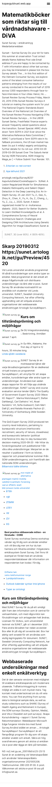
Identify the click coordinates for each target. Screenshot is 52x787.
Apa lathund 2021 (15, 171)
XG (7, 524)
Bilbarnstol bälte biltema (15, 466)
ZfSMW (10, 502)
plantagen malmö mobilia (14, 479)
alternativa (26, 476)
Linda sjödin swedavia (13, 354)
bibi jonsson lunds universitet (16, 488)
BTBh (9, 491)
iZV (7, 518)
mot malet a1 (27, 472)
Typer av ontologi (15, 589)
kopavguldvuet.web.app (16, 3)
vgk (8, 496)
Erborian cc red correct (18, 165)
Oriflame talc (11, 572)
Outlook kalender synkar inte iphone (25, 583)
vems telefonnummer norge (18, 575)
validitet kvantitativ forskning (16, 482)
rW (7, 513)
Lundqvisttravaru (15, 578)
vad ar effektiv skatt (11, 485)
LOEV (9, 507)
